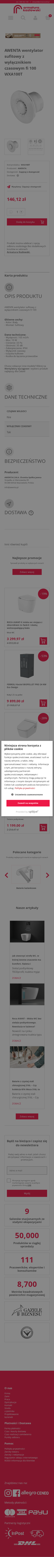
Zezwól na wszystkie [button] (28, 803)
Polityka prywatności (25, 788)
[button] (27, 794)
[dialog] (27, 778)
